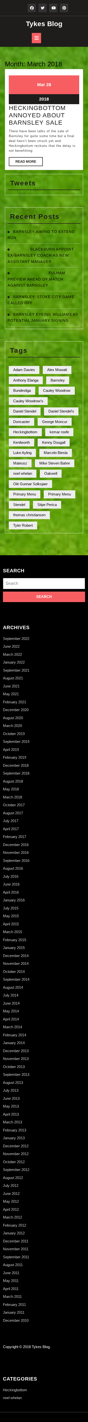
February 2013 (14, 1130)
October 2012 (14, 1162)
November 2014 (16, 963)
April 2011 (11, 1289)
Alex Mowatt (57, 370)
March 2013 (12, 1122)
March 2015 (12, 932)
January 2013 (14, 1138)
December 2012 (16, 1146)
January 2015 (14, 948)
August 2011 (13, 1265)
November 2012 (16, 1154)
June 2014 (11, 1003)
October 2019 (14, 734)
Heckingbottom (25, 432)
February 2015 (14, 940)
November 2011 (15, 1249)
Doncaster (21, 422)
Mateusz (20, 463)
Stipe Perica (47, 505)
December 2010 (16, 1320)
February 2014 (14, 1035)
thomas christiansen (29, 515)
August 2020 (13, 718)
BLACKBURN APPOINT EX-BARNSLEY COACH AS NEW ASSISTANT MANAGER (41, 255)
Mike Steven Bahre (54, 463)
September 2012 (16, 1170)
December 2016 (16, 845)
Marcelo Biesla (55, 453)
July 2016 (10, 876)
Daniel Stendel (24, 411)
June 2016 (11, 884)
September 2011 (16, 1257)
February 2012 (14, 1225)
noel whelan (22, 473)
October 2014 (14, 971)
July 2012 (10, 1185)
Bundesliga (22, 390)
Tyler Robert (23, 525)
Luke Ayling (22, 453)
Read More (29, 162)
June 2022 (11, 646)
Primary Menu (24, 494)
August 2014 (13, 987)
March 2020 (12, 726)
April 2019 (11, 749)
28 (48, 84)
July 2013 (10, 1090)
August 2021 (13, 678)
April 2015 (11, 924)
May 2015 (11, 916)
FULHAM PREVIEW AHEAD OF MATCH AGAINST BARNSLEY (36, 279)
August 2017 (13, 813)
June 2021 (11, 686)
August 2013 (13, 1082)
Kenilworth (21, 442)
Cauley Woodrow (56, 390)
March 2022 (12, 654)
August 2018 (13, 781)
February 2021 (14, 702)
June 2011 (11, 1273)
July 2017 (10, 821)
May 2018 (11, 789)
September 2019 (16, 741)
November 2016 (16, 852)
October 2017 (14, 805)
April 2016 (11, 892)
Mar (41, 84)
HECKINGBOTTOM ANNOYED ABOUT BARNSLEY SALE (37, 115)
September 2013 (16, 1074)
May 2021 (11, 694)
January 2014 (14, 1043)
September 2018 (16, 773)
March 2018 (12, 797)
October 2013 (14, 1067)
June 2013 (11, 1098)
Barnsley (58, 380)
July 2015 (10, 908)
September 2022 (16, 638)
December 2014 (16, 956)
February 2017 (14, 837)
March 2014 (12, 1027)
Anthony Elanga (25, 380)
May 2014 (11, 1011)
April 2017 (11, 829)
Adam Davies (24, 370)
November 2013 (16, 1059)
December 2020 (16, 710)
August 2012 (13, 1178)
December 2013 (16, 1051)
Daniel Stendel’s (61, 411)
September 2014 (16, 979)
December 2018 (16, 765)
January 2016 (14, 900)
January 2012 (14, 1233)
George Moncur (54, 422)
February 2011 (14, 1304)
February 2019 (14, 757)
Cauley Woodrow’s (28, 401)
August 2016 (13, 868)
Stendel (19, 505)
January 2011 (13, 1312)
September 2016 (16, 860)
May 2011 (11, 1281)
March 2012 (12, 1217)
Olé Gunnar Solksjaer (30, 484)
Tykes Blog (44, 24)
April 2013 (11, 1114)
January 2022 (14, 662)
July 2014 (10, 995)
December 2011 (15, 1241)
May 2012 (11, 1201)
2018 (44, 99)
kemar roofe (59, 432)
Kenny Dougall (53, 442)
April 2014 (11, 1019)
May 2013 (11, 1106)
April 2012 (11, 1209)
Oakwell (50, 473)
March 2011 (12, 1296)
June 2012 (11, 1193)
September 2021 (16, 670)
